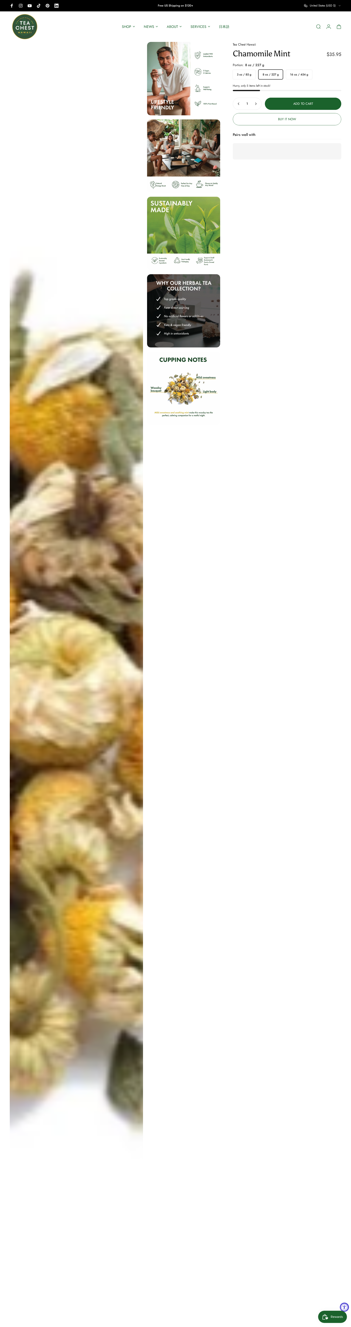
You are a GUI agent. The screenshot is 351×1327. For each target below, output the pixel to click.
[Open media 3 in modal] (183, 156)
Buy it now (287, 119)
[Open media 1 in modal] (76, 682)
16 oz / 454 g (299, 74)
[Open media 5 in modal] (183, 311)
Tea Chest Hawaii (244, 44)
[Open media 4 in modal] (183, 233)
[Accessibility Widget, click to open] (344, 1307)
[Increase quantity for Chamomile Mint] (256, 104)
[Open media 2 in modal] (183, 78)
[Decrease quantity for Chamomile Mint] (237, 104)
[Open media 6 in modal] (183, 388)
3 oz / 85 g (244, 74)
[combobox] (322, 5)
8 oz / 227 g (271, 74)
